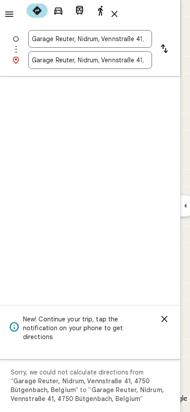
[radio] (37, 10)
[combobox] (90, 39)
